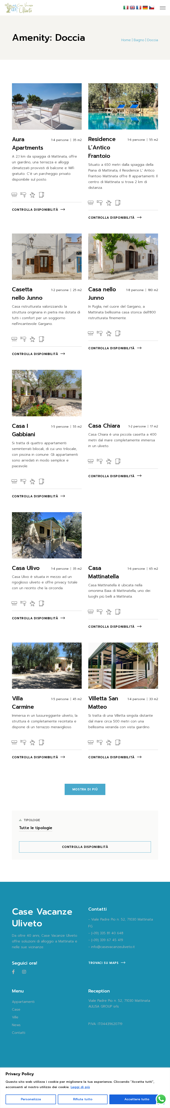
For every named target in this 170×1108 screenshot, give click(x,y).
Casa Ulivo (26, 568)
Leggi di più (80, 1087)
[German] (146, 7)
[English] (133, 7)
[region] (85, 1087)
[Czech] (152, 7)
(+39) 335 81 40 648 (107, 933)
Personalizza (31, 1099)
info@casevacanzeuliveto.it (113, 946)
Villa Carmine (23, 702)
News (16, 1025)
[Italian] (126, 7)
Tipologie (32, 820)
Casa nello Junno (102, 293)
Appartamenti (23, 1001)
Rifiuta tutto (82, 1099)
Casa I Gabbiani (23, 430)
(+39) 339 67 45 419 (107, 940)
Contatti (18, 1032)
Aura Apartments (27, 143)
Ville (15, 1017)
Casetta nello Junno (27, 293)
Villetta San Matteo (103, 702)
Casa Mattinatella (103, 572)
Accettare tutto (136, 1099)
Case (16, 1009)
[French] (139, 7)
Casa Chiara (104, 426)
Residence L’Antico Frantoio (102, 147)
